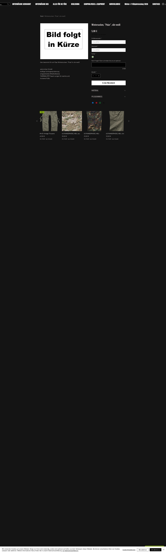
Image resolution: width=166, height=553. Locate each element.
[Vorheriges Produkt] (37, 121)
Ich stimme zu (155, 550)
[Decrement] (93, 75)
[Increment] (99, 75)
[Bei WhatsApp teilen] (100, 103)
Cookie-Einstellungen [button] (129, 550)
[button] (60, 4)
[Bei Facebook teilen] (93, 103)
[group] (83, 126)
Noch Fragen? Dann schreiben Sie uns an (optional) (106, 61)
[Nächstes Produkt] (129, 121)
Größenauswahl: (97, 38)
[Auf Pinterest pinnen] (96, 103)
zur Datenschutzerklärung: (70, 551)
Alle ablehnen (143, 550)
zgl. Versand (102, 34)
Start (41, 16)
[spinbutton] (96, 75)
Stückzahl (95, 46)
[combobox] (109, 42)
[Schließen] (164, 549)
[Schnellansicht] (72, 121)
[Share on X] (104, 103)
